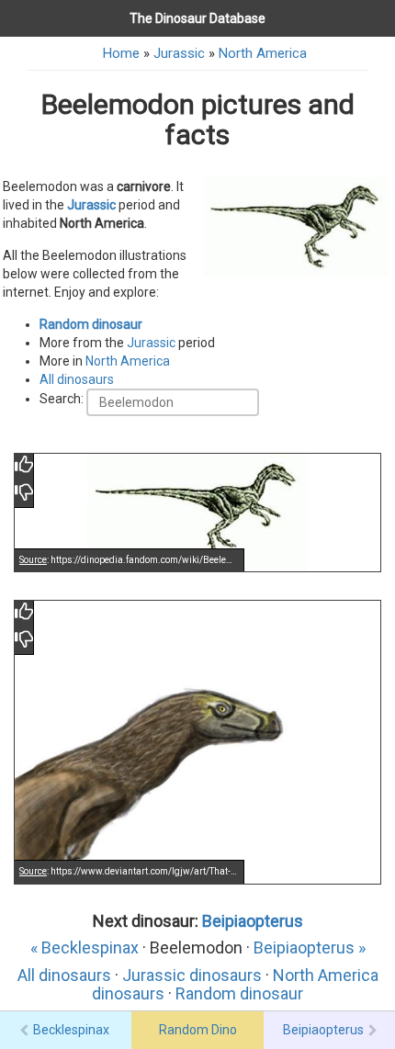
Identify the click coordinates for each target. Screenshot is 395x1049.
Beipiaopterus (252, 921)
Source (33, 560)
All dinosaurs (77, 379)
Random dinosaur (91, 324)
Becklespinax (71, 1029)
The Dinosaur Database (197, 18)
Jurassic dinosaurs (192, 975)
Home (121, 53)
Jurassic (179, 53)
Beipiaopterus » (310, 947)
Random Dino (198, 1029)
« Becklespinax (84, 947)
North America (263, 53)
